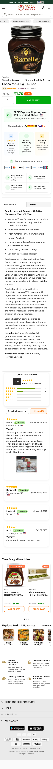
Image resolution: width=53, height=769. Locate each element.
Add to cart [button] (14, 609)
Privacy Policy (36, 748)
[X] (29, 735)
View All (46, 626)
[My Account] (43, 7)
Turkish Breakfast (21, 21)
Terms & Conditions (19, 748)
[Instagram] (24, 735)
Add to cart (33, 100)
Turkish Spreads (42, 21)
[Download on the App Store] (35, 728)
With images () (19, 411)
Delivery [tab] (33, 204)
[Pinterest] (34, 735)
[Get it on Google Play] (17, 728)
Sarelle (5, 77)
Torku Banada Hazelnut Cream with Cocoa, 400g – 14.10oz (14, 594)
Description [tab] (10, 204)
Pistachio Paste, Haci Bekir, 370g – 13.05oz (38, 594)
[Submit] (5, 14)
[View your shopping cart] (49, 8)
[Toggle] (2, 702)
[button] (3, 7)
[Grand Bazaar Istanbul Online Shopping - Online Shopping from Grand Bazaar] (26, 7)
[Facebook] (19, 735)
